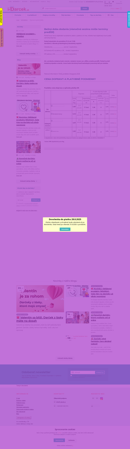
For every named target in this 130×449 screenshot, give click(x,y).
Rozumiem (65, 229)
